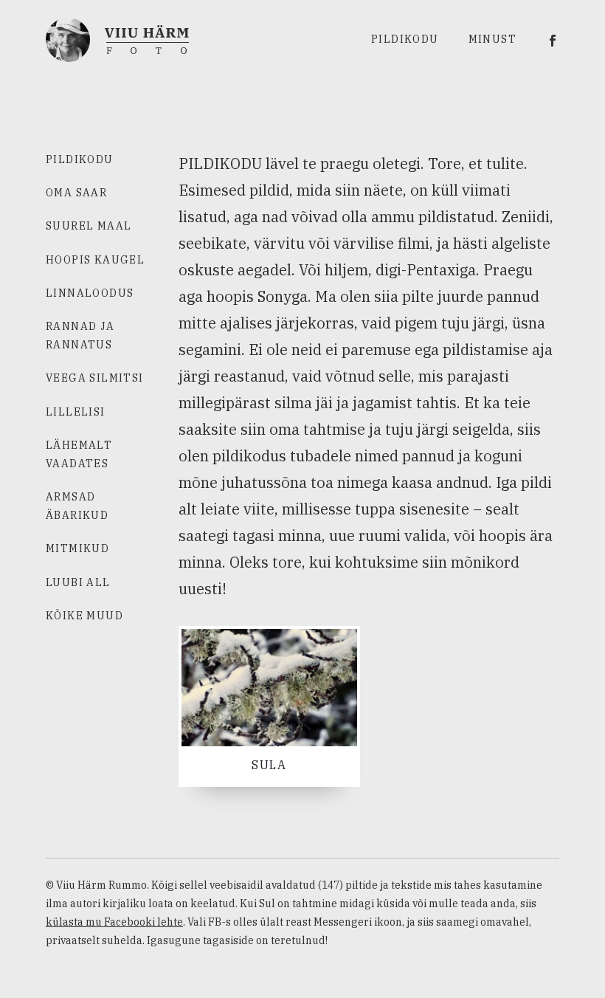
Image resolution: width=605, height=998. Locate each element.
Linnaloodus (90, 293)
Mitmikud (77, 548)
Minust (492, 39)
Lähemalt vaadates (79, 454)
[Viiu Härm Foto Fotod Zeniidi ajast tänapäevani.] (117, 38)
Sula (269, 764)
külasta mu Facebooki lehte (114, 922)
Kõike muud (84, 615)
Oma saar (76, 192)
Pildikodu (405, 39)
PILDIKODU (80, 159)
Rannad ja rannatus (80, 335)
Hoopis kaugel (95, 259)
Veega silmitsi (95, 378)
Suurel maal (88, 226)
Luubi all (78, 582)
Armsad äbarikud (77, 506)
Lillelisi (76, 412)
